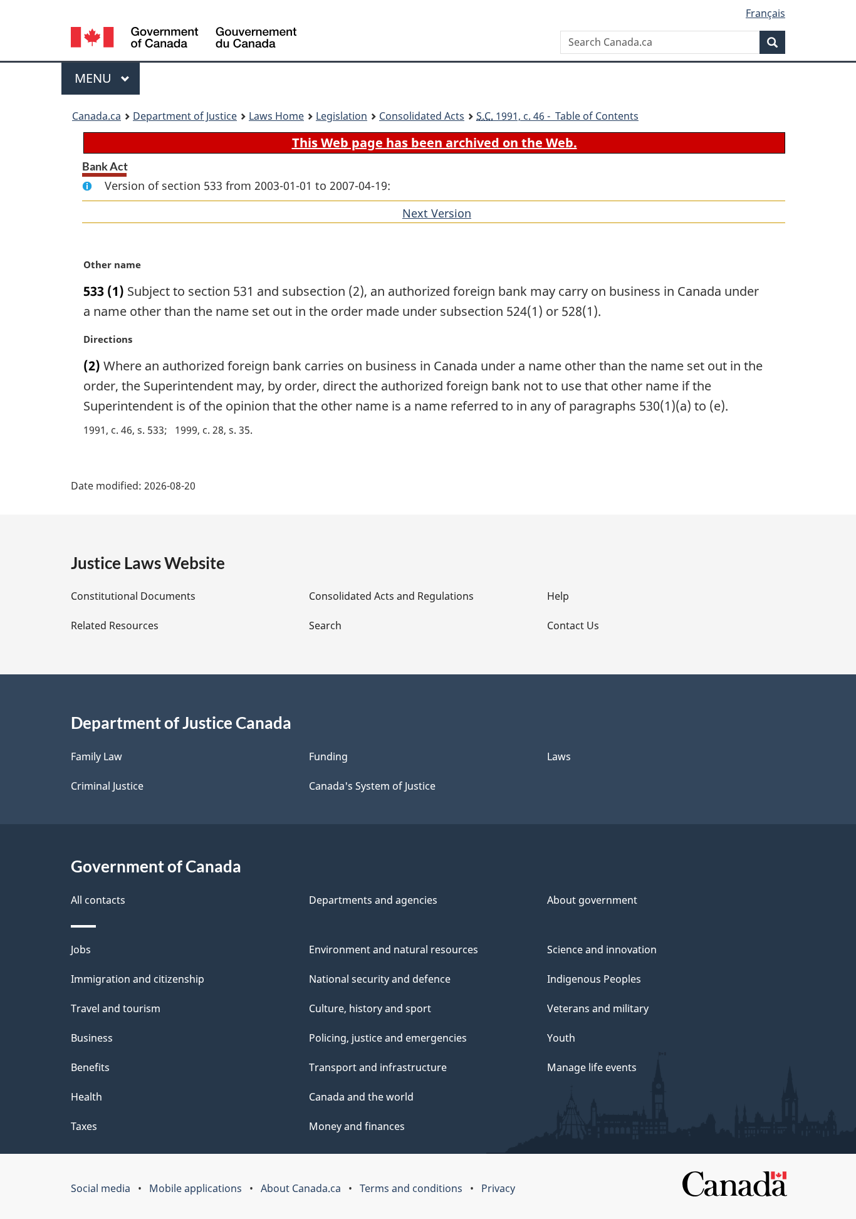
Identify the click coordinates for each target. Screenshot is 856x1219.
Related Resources (115, 625)
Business (92, 1038)
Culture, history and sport (370, 1008)
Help (558, 596)
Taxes (84, 1126)
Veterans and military (598, 1008)
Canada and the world (361, 1097)
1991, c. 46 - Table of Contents (557, 116)
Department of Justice (185, 116)
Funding (328, 756)
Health (86, 1097)
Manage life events (592, 1067)
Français (765, 13)
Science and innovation (602, 949)
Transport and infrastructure (378, 1067)
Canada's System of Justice (372, 786)
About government (592, 900)
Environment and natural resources (393, 949)
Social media (100, 1188)
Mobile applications (195, 1188)
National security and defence (380, 979)
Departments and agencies (373, 900)
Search (325, 625)
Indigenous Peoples (594, 979)
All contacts (98, 900)
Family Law (96, 756)
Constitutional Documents (133, 596)
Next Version (436, 213)
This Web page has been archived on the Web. (434, 142)
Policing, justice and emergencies (388, 1038)
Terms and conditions (411, 1188)
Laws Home (276, 116)
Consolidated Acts (421, 116)
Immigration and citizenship (137, 979)
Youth (561, 1038)
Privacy (498, 1188)
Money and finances (357, 1126)
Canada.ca (96, 116)
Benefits (90, 1067)
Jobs (81, 949)
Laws (559, 756)
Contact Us (573, 625)
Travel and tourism (115, 1008)
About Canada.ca (301, 1188)
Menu (95, 78)
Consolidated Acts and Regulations (391, 596)
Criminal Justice (107, 786)
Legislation (341, 116)
